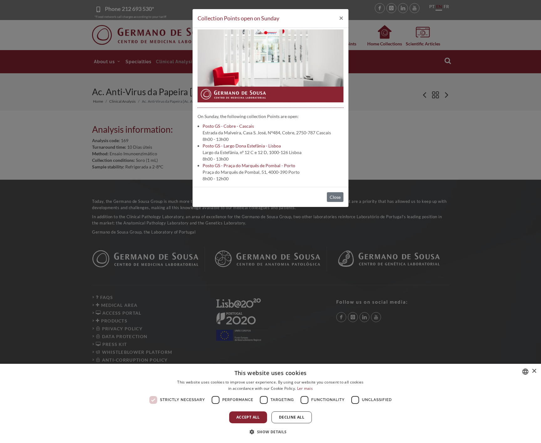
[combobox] (525, 371)
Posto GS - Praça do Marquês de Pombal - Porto (249, 165)
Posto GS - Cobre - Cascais (228, 126)
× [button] (534, 371)
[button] (270, 431)
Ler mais (305, 388)
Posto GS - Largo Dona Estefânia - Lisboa (242, 145)
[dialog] (270, 403)
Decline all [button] (291, 417)
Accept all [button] (248, 417)
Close (335, 197)
